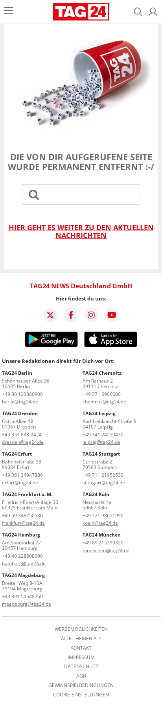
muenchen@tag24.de (106, 550)
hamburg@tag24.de (24, 563)
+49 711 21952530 (103, 475)
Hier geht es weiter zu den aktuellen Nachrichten (81, 231)
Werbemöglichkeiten (81, 629)
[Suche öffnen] (138, 12)
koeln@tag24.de (100, 523)
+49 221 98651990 (103, 515)
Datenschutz (81, 666)
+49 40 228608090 (22, 556)
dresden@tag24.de (23, 442)
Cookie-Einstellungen (81, 695)
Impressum (81, 657)
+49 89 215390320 (103, 542)
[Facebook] (71, 315)
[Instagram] (91, 315)
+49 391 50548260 (22, 596)
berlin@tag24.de (20, 401)
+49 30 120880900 (22, 394)
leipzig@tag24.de (101, 442)
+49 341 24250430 (103, 434)
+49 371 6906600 (102, 394)
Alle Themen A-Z (81, 638)
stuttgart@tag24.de (104, 482)
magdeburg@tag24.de (26, 604)
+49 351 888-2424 (22, 434)
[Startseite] (81, 12)
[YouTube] (112, 315)
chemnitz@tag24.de (104, 401)
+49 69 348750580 (22, 515)
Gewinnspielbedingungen (81, 685)
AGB (81, 676)
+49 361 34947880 (22, 475)
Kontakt (81, 648)
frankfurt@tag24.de (23, 523)
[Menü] (8, 11)
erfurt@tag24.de (20, 482)
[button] (153, 12)
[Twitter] (50, 315)
